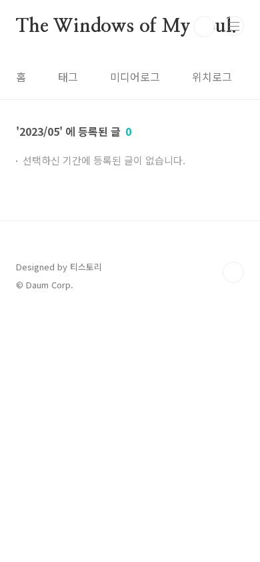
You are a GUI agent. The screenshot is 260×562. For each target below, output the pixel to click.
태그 (68, 77)
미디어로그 (135, 77)
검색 (204, 27)
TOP (233, 272)
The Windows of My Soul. (126, 26)
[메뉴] (234, 26)
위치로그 (212, 77)
